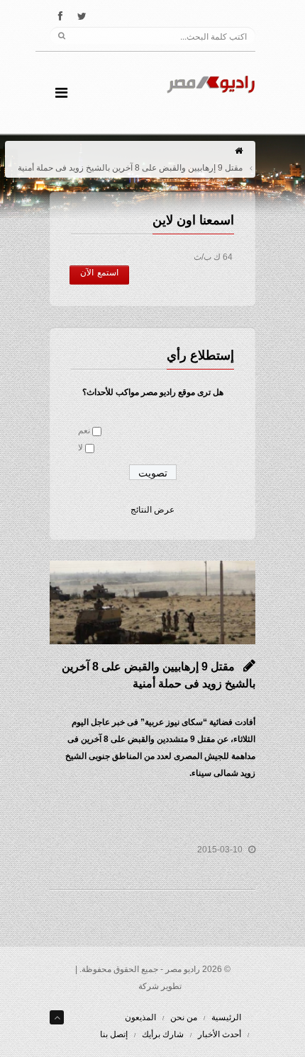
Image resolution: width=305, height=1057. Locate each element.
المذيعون (140, 1017)
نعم (84, 430)
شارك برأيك (163, 1034)
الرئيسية (226, 1017)
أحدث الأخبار (219, 1034)
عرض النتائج (152, 510)
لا (80, 447)
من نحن (183, 1017)
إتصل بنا (114, 1034)
